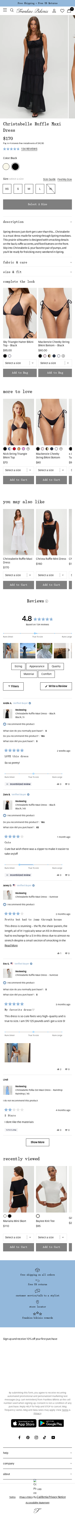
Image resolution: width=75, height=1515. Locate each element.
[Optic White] (9, 355)
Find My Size (65, 179)
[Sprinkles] (44, 355)
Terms (65, 1410)
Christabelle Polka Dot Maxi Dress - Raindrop (38, 1092)
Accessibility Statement (37, 1502)
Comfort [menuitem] (46, 674)
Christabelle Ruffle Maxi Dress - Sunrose (36, 896)
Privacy (37, 1413)
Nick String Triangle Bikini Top (15, 455)
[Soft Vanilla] (5, 1216)
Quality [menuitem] (56, 666)
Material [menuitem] (29, 674)
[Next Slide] (69, 650)
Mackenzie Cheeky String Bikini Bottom (48, 455)
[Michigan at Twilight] (54, 355)
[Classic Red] (14, 448)
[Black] (5, 355)
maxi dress (14, 235)
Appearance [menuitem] (36, 666)
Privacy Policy (26, 1497)
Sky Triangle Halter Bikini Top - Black (18, 343)
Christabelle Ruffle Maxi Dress (17, 560)
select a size (37, 204)
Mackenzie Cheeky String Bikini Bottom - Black (53, 343)
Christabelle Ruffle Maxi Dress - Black (35, 715)
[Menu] (5, 10)
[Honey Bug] (49, 355)
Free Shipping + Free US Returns (37, 3)
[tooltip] (18, 784)
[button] (11, 10)
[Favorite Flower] (18, 448)
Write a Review (60, 687)
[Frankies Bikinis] (32, 11)
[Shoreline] (9, 448)
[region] (37, 650)
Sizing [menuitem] (18, 666)
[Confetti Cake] (23, 448)
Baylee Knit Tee (45, 1221)
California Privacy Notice (51, 1497)
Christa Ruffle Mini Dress (51, 559)
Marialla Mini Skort (14, 1221)
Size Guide (49, 179)
